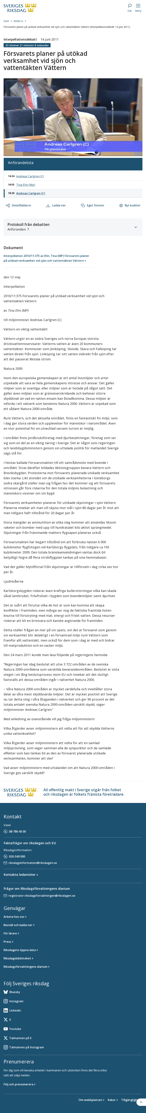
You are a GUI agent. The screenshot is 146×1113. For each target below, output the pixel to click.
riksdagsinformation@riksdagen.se (33, 863)
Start (6, 21)
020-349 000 (17, 856)
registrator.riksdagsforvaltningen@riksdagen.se (42, 896)
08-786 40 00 (17, 831)
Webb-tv (18, 21)
